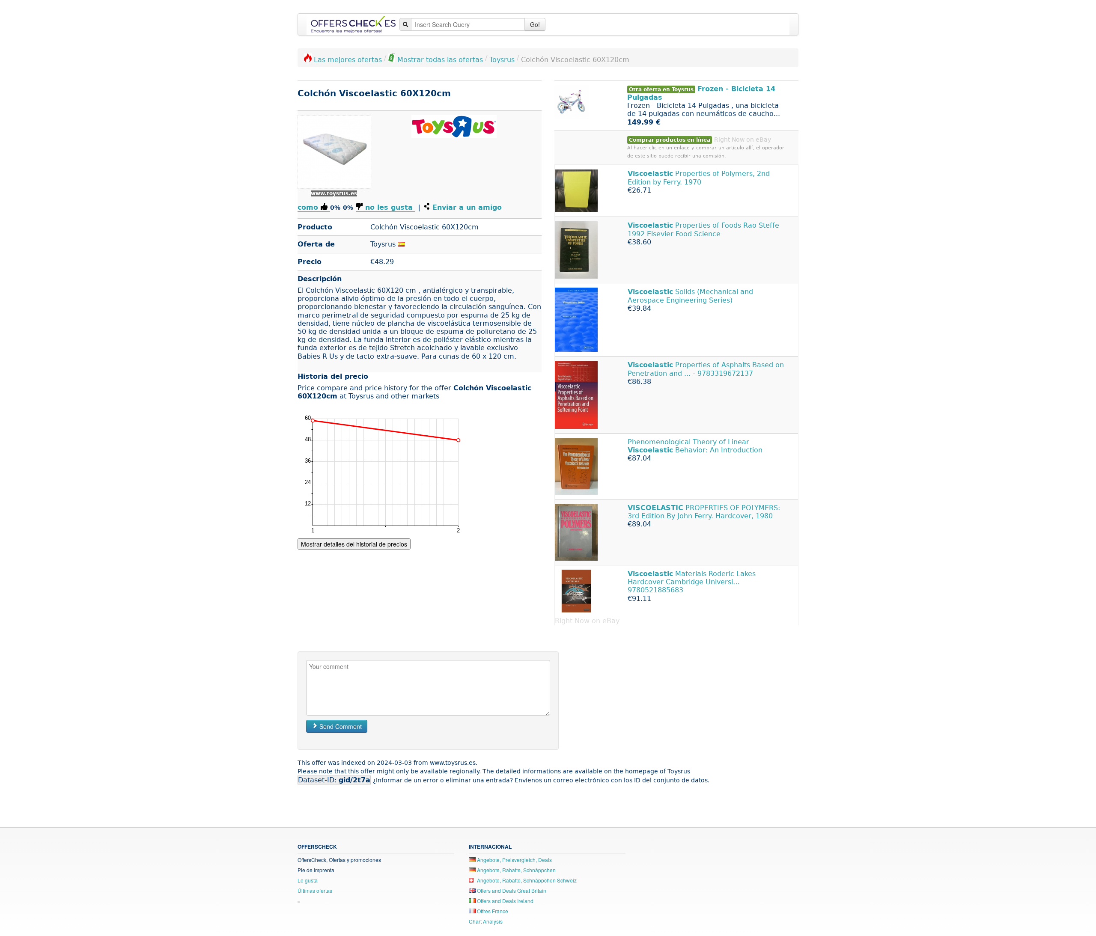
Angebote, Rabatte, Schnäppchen (516, 870)
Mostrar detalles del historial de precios (354, 544)
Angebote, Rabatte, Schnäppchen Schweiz (526, 880)
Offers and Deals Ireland (504, 900)
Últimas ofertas (315, 890)
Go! (535, 24)
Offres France (492, 911)
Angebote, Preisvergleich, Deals (514, 859)
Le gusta (308, 880)
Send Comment (340, 726)
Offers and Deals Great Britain (511, 890)
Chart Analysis (486, 921)
